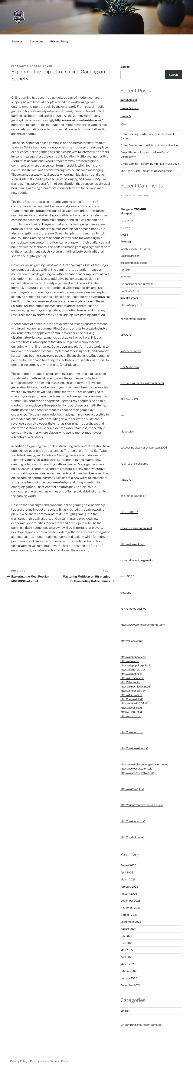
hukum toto (127, 220)
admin (47, 66)
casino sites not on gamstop (137, 560)
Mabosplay (127, 431)
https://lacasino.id (131, 707)
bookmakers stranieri (133, 495)
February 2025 (129, 971)
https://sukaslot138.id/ (134, 703)
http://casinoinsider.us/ (134, 748)
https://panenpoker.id (133, 656)
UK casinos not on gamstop (136, 283)
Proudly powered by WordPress (49, 1061)
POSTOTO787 (129, 512)
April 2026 (126, 872)
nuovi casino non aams (134, 463)
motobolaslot (128, 99)
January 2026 (128, 893)
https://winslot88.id (132, 788)
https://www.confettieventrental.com (142, 624)
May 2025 (126, 950)
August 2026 (128, 865)
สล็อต (123, 124)
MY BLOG (126, 1010)
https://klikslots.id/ (131, 695)
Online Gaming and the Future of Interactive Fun (149, 145)
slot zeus (125, 592)
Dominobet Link (129, 291)
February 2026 (129, 886)
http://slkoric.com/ (131, 640)
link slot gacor (129, 298)
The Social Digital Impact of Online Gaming (146, 170)
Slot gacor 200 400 (133, 209)
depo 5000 (127, 576)
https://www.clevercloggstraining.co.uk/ (144, 764)
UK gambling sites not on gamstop (141, 1024)
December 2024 (130, 985)
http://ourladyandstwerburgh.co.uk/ (141, 805)
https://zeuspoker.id (132, 678)
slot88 (124, 234)
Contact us (36, 41)
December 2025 (130, 900)
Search (124, 66)
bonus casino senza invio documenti (142, 383)
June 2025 (126, 943)
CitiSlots (125, 269)
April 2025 (126, 957)
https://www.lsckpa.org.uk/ (136, 768)
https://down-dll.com (132, 544)
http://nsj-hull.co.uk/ (132, 837)
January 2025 (128, 978)
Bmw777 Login (129, 108)
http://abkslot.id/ (130, 682)
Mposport (126, 213)
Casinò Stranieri (129, 255)
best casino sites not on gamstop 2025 (143, 447)
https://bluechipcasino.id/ (135, 686)
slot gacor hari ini (130, 351)
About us (16, 41)
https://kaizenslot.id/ (132, 669)
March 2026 (128, 879)
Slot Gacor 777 (129, 399)
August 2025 (128, 928)
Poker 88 (126, 241)
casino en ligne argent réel (136, 528)
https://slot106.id (130, 716)
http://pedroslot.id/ (131, 699)
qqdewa (125, 227)
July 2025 (126, 935)
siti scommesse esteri (133, 262)
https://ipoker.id (129, 661)
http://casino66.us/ (131, 732)
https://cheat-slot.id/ (132, 690)
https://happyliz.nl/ (131, 305)
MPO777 (125, 334)
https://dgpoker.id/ (131, 673)
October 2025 (129, 914)
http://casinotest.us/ (132, 821)
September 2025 (130, 921)
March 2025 (128, 964)
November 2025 (130, 907)
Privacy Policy (59, 41)
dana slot (125, 276)
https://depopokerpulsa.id (135, 665)
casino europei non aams (135, 248)
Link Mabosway (129, 367)
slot (122, 415)
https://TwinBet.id (131, 711)
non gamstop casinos (133, 318)
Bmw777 (125, 116)
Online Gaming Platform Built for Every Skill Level (149, 163)
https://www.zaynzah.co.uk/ (137, 772)
